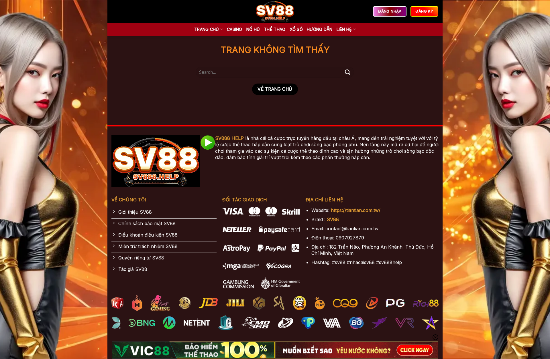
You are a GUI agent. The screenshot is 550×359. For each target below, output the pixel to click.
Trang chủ (206, 29)
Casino (234, 29)
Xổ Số (296, 29)
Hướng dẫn (320, 29)
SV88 (333, 219)
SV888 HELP (229, 138)
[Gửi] (347, 72)
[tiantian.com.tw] (275, 11)
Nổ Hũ (253, 29)
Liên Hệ (344, 29)
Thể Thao (274, 29)
